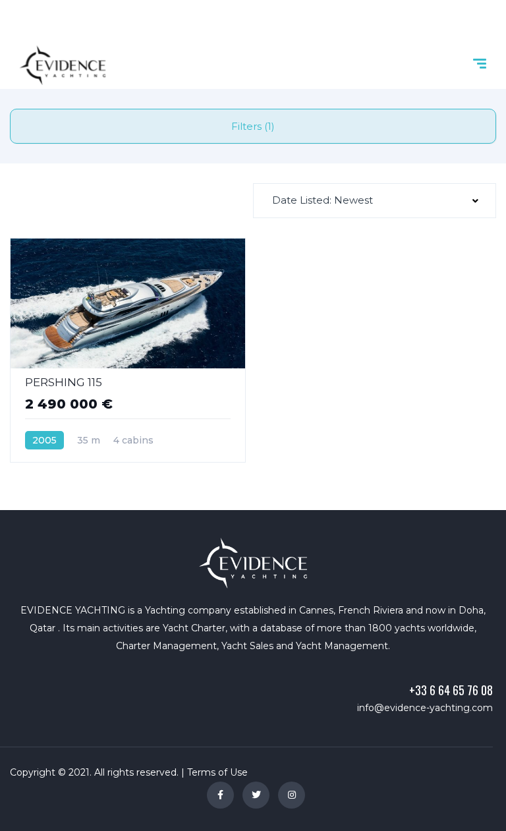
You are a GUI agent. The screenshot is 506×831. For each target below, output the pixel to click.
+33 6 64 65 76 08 (451, 690)
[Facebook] (220, 795)
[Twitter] (255, 795)
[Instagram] (291, 795)
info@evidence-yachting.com (425, 708)
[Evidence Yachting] (62, 65)
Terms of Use (217, 772)
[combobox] (374, 200)
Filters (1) (253, 126)
